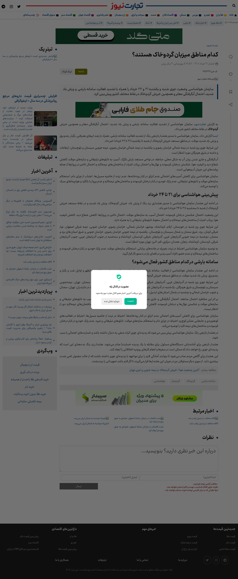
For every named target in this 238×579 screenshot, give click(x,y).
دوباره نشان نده (112, 301)
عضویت (130, 301)
